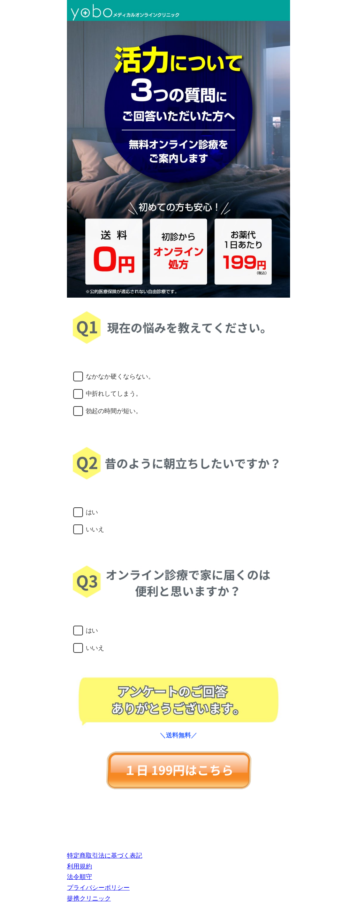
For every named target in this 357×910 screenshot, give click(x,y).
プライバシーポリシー (98, 887)
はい (92, 512)
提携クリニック (89, 898)
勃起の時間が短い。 (114, 411)
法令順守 (79, 876)
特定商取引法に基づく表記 (104, 855)
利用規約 (79, 866)
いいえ (95, 529)
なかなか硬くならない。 (120, 376)
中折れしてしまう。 (114, 393)
